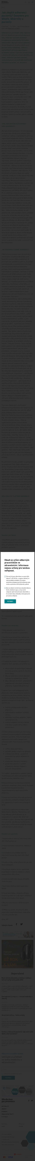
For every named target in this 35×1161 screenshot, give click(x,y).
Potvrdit (10, 601)
